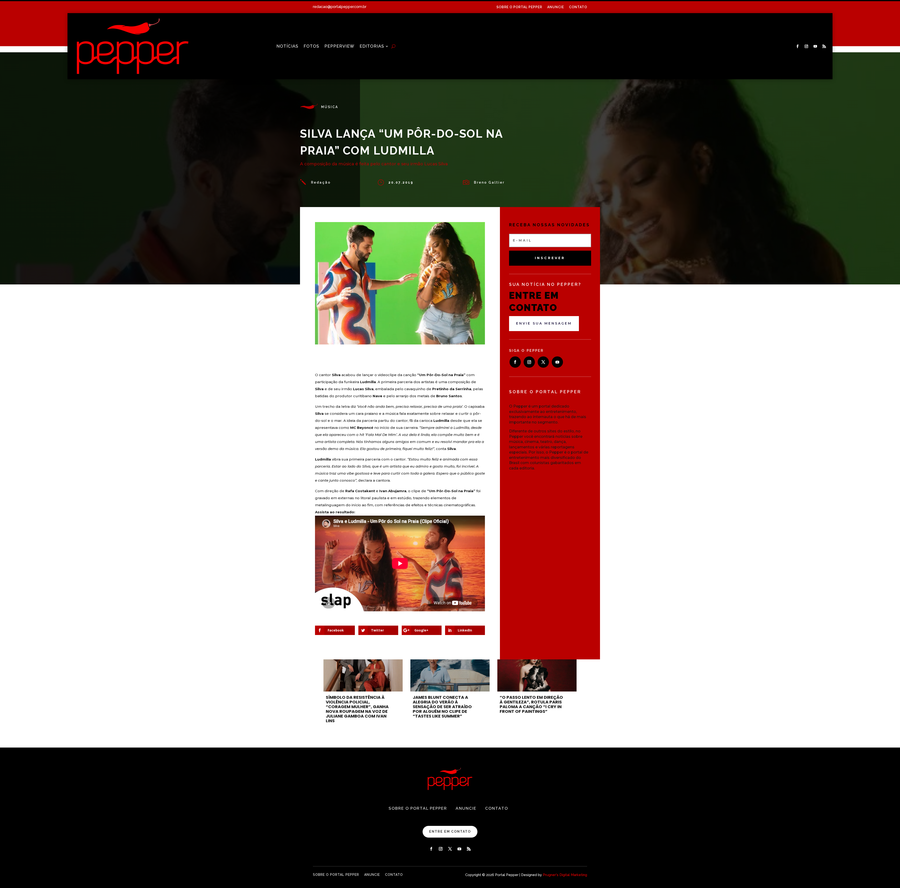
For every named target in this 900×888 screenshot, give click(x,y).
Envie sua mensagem (544, 323)
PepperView (339, 47)
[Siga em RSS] (824, 46)
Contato (578, 7)
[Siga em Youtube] (815, 46)
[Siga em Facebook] (797, 46)
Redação (321, 182)
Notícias (287, 47)
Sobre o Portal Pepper (519, 7)
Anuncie (555, 7)
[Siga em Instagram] (806, 46)
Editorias (372, 47)
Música (329, 107)
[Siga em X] (543, 362)
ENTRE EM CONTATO (450, 831)
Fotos (311, 47)
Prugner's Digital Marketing (565, 875)
